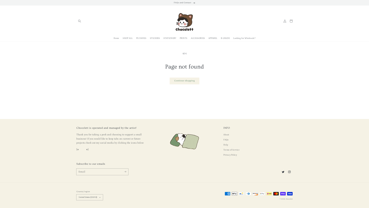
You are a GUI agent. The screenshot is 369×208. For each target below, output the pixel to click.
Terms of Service (231, 150)
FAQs (225, 140)
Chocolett (289, 199)
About (226, 135)
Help (225, 145)
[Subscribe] (125, 172)
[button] (79, 21)
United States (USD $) (88, 197)
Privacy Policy (230, 155)
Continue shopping (184, 80)
